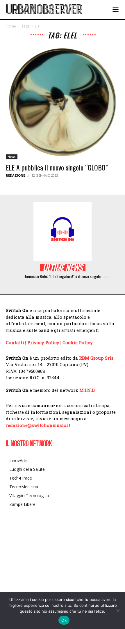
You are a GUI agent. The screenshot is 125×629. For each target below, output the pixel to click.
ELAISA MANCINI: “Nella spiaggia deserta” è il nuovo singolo (65, 276)
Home (11, 26)
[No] (118, 611)
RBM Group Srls (96, 358)
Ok (64, 620)
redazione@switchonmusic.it (38, 425)
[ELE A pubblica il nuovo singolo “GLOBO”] (62, 102)
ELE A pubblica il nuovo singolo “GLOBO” (57, 167)
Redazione (15, 175)
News (12, 157)
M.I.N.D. (87, 390)
